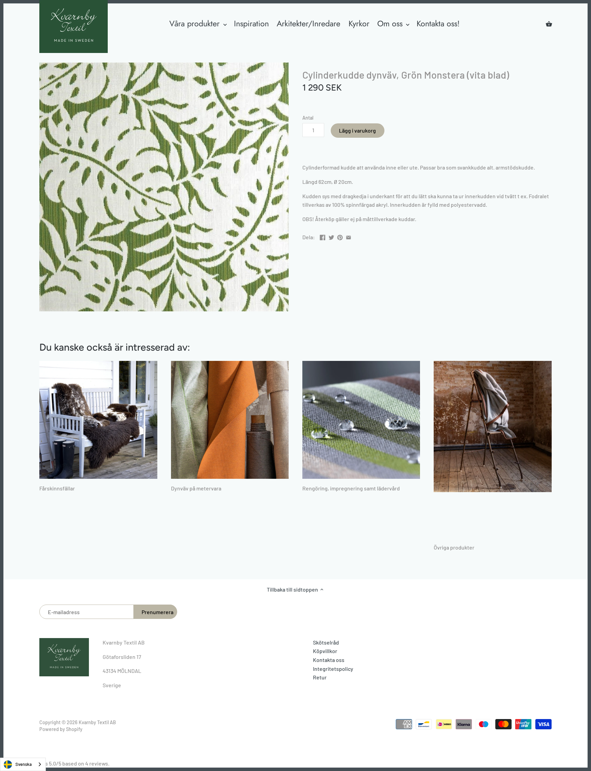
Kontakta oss (328, 660)
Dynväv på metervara (196, 488)
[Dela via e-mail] (348, 236)
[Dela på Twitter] (331, 236)
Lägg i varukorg (357, 130)
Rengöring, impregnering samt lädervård (351, 488)
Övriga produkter (454, 547)
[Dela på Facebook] (322, 236)
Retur (320, 677)
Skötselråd (326, 642)
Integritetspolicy (333, 668)
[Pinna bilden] (340, 236)
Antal (307, 118)
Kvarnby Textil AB (97, 722)
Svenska (23, 764)
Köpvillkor (325, 651)
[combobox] (23, 764)
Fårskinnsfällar (57, 488)
